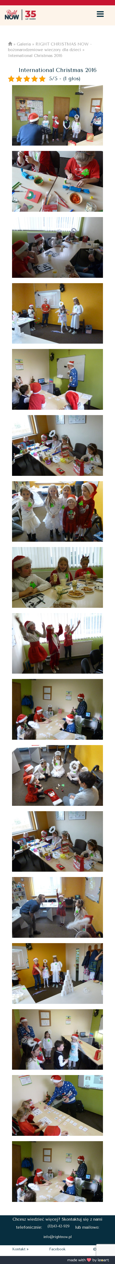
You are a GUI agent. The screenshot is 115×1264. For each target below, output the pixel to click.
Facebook (57, 1249)
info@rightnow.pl (57, 1237)
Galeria (24, 44)
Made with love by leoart (88, 1260)
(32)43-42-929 (59, 1226)
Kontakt (18, 1249)
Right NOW (20, 14)
